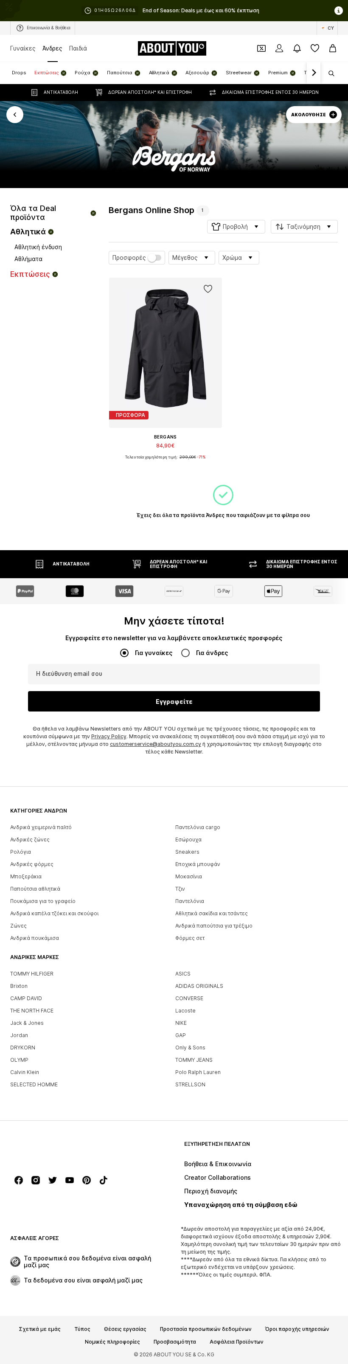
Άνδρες (52, 48)
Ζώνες (18, 925)
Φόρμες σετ (190, 938)
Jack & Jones (27, 1023)
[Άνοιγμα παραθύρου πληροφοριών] (338, 10)
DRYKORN (22, 1047)
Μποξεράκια (26, 876)
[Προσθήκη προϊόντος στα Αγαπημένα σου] (207, 289)
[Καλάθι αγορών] (333, 48)
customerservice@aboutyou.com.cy (155, 744)
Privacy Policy (108, 736)
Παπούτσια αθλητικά (35, 889)
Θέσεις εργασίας (125, 1329)
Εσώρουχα (188, 839)
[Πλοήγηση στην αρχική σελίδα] (56, 1147)
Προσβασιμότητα (175, 1342)
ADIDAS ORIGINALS (199, 986)
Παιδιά (78, 48)
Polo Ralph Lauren (198, 1072)
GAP (180, 1035)
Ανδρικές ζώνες (30, 839)
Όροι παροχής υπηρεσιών (297, 1329)
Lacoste (185, 1010)
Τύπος (82, 1329)
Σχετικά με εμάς (40, 1329)
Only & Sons (190, 1047)
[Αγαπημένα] (315, 48)
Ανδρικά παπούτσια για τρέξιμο (214, 925)
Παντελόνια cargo (197, 827)
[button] (236, 226)
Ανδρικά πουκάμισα (34, 938)
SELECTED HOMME (34, 1084)
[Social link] (19, 1180)
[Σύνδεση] (279, 48)
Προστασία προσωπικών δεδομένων (206, 1329)
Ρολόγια (20, 852)
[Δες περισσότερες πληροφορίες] (165, 463)
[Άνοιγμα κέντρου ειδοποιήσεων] (297, 48)
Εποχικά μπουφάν (197, 864)
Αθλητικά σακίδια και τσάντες (211, 913)
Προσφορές (129, 257)
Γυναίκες (23, 48)
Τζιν (180, 889)
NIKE (181, 1023)
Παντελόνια (189, 901)
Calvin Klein (24, 1072)
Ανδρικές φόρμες (31, 864)
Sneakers (187, 852)
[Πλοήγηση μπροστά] (313, 73)
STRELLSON (190, 1084)
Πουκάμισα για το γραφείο (43, 901)
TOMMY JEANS (194, 1060)
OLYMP (19, 1060)
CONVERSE (189, 998)
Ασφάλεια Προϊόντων (237, 1342)
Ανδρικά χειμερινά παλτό (41, 827)
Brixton (19, 986)
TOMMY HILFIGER (31, 973)
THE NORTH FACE (31, 1010)
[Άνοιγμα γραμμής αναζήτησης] (328, 73)
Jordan (19, 1035)
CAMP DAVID (26, 998)
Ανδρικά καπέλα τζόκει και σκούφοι (54, 913)
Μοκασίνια (188, 876)
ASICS (183, 973)
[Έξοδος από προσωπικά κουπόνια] (261, 48)
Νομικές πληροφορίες (112, 1342)
